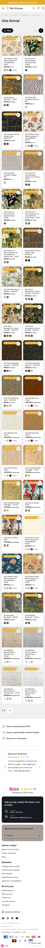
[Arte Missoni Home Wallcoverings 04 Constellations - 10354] (33, 525)
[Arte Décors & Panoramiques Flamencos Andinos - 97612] (33, 160)
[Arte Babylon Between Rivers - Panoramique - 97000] (33, 676)
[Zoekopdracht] (34, 8)
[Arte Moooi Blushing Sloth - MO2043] (12, 385)
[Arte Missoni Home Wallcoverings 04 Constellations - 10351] (12, 46)
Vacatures (6, 905)
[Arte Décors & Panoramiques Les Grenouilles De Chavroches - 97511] (33, 199)
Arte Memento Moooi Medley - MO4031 (11, 290)
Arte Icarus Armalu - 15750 (32, 504)
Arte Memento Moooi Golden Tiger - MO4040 (11, 136)
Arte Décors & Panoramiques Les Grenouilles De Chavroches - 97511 (32, 215)
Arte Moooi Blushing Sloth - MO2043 (11, 399)
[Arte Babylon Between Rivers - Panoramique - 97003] (12, 637)
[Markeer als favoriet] (18, 39)
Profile (24, 932)
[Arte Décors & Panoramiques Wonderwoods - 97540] (33, 46)
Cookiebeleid (16, 932)
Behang (14, 15)
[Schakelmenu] (3, 8)
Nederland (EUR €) (12, 912)
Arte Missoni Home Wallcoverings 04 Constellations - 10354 (32, 540)
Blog (3, 857)
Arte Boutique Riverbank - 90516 (11, 616)
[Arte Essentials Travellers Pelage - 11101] (12, 160)
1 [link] (2, 710)
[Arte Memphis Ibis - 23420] (12, 420)
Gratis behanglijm (11, 38)
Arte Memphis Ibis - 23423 (32, 434)
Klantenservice (8, 890)
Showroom (6, 897)
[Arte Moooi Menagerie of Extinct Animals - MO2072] (12, 313)
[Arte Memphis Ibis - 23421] (12, 455)
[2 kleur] (41, 30)
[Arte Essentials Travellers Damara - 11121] (33, 85)
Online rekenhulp (9, 853)
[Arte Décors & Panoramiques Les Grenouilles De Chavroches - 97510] (12, 238)
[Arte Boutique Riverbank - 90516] (12, 603)
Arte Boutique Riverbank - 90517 (10, 98)
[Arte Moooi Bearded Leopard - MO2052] (33, 350)
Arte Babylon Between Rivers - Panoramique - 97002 (31, 653)
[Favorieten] (38, 8)
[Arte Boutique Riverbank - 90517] (12, 85)
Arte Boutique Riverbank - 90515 (32, 616)
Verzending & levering (10, 870)
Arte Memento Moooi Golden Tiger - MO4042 (33, 253)
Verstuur (39, 835)
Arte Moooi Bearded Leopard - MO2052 (32, 364)
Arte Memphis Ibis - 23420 (11, 434)
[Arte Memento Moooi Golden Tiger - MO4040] (12, 121)
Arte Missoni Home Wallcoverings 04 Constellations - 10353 (11, 579)
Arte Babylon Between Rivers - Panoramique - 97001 (12, 691)
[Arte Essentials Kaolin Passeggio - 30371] (33, 455)
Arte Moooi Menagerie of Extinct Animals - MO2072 (11, 328)
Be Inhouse (16, 923)
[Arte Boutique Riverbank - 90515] (33, 603)
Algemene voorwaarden (11, 881)
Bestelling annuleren (10, 877)
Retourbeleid (7, 873)
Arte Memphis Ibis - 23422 (32, 399)
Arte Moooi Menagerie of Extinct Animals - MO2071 (32, 328)
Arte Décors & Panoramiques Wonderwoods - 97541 (10, 215)
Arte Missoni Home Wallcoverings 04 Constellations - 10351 (11, 61)
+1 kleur (14, 70)
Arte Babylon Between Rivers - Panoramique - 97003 (10, 653)
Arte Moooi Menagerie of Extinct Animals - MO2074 (32, 291)
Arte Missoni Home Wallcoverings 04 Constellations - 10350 (32, 579)
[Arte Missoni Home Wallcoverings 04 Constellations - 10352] (33, 121)
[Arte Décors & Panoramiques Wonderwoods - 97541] (12, 199)
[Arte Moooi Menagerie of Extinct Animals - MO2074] (33, 277)
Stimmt (11, 926)
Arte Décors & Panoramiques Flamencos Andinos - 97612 (33, 176)
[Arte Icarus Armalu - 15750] (33, 490)
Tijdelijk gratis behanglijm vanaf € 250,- (22, 2)
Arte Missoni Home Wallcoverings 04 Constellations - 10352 (32, 137)
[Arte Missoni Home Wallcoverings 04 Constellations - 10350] (33, 564)
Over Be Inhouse (8, 901)
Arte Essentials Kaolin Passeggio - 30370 (12, 504)
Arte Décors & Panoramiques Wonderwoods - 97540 (31, 61)
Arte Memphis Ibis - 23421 (11, 469)
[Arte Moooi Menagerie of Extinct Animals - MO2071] (33, 313)
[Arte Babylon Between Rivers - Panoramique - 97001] (12, 676)
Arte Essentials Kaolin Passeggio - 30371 (33, 469)
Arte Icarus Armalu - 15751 (11, 539)
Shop (6, 15)
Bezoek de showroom (10, 849)
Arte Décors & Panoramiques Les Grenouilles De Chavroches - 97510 (11, 253)
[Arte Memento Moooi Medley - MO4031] (12, 277)
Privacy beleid (6, 932)
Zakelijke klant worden (11, 866)
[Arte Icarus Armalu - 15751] (12, 525)
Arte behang (24, 15)
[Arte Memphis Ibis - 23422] (33, 385)
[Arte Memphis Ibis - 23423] (33, 420)
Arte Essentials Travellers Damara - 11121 (32, 99)
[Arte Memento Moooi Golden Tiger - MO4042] (33, 238)
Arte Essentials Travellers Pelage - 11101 (11, 175)
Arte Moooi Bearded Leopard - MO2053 (11, 364)
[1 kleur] (35, 30)
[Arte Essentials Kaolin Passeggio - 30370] (12, 490)
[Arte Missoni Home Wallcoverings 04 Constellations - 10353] (12, 564)
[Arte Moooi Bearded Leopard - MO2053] (12, 350)
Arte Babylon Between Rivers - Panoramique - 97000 (31, 692)
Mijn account (7, 894)
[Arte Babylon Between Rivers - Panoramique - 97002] (33, 637)
